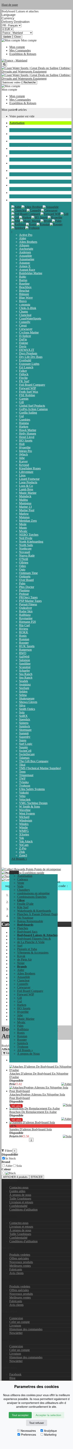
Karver (23, 461)
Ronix (23, 635)
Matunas (24, 517)
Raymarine (26, 618)
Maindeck (25, 496)
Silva (22, 705)
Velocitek (25, 799)
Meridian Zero (28, 520)
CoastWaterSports (30, 318)
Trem (22, 771)
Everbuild (25, 360)
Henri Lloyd (26, 437)
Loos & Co (26, 485)
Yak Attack (26, 841)
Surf (19, 945)
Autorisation (17, 123)
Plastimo (24, 590)
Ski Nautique (25, 917)
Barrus (23, 280)
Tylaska (24, 782)
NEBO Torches (28, 534)
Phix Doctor (26, 587)
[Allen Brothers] (32, 207)
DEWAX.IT (26, 350)
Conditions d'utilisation (23, 1209)
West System (27, 813)
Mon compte (17, 47)
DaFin (23, 339)
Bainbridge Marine (30, 273)
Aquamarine (26, 259)
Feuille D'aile (25, 903)
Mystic (23, 531)
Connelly (24, 322)
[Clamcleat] (19, 210)
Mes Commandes (20, 50)
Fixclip (23, 377)
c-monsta (24, 304)
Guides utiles (17, 1191)
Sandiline (25, 663)
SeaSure (24, 688)
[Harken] (25, 217)
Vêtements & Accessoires (25, 170)
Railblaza (25, 614)
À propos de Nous (28, 1053)
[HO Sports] (39, 217)
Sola (22, 712)
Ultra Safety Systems (32, 789)
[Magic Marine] (30, 221)
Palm (22, 583)
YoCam (23, 845)
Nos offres (8, 1279)
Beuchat (24, 290)
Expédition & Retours (22, 54)
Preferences (28, 1434)
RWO (22, 653)
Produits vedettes (19, 1254)
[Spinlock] (18, 227)
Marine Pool (26, 510)
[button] (14, 872)
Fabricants (15, 1269)
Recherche (30, 82)
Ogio (22, 569)
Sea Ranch (25, 674)
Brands (13, 200)
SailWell (24, 656)
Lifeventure (26, 472)
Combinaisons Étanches (24, 148)
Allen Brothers (28, 241)
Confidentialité (18, 1206)
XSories (24, 834)
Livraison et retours (21, 1202)
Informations (9, 1216)
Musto (23, 527)
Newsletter (16, 1333)
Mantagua (25, 503)
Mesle (22, 524)
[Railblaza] (18, 224)
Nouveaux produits (21, 1262)
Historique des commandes (25, 1329)
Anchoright (26, 248)
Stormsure (25, 729)
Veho (22, 796)
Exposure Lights (29, 363)
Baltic (22, 276)
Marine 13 (25, 506)
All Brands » (19, 858)
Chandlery (15, 133)
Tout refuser (36, 1422)
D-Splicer (25, 336)
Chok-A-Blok (27, 308)
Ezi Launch (26, 367)
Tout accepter (20, 1415)
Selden (23, 691)
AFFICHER (15, 1177)
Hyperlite (25, 447)
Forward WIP (27, 388)
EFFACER (36, 1177)
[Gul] (15, 217)
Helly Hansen (27, 433)
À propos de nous (20, 1194)
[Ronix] (31, 224)
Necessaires (28, 1431)
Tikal (22, 764)
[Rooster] (56, 224)
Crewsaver (25, 329)
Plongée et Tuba (19, 163)
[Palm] (56, 221)
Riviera (23, 628)
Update (7, 36)
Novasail (24, 552)
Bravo (23, 301)
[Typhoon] (32, 227)
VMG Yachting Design (33, 803)
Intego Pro (25, 451)
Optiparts (24, 576)
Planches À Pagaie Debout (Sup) (37, 914)
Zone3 (23, 855)
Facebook (15, 1374)
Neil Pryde (25, 538)
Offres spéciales (19, 1258)
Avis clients (16, 1273)
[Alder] (16, 207)
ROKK (23, 632)
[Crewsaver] (49, 210)
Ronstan (24, 639)
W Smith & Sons (29, 806)
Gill (21, 402)
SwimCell (25, 750)
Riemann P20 (27, 621)
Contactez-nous (18, 1187)
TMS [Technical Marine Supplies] (40, 768)
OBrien (23, 562)
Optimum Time (28, 573)
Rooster (24, 642)
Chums (23, 311)
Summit (24, 733)
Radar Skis (26, 611)
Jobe (22, 458)
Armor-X (25, 266)
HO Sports (25, 440)
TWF (22, 778)
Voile (12, 126)
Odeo (22, 566)
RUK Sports (26, 646)
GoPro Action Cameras (33, 409)
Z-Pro (22, 848)
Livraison (15, 1325)
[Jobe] (15, 221)
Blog (12, 1378)
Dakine (23, 343)
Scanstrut (24, 667)
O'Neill (23, 559)
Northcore (25, 548)
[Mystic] (46, 221)
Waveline (25, 810)
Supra (22, 740)
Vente (20, 882)
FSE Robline (27, 395)
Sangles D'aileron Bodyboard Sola (30, 1129)
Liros (22, 475)
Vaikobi (24, 792)
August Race (27, 269)
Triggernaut (26, 775)
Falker (23, 370)
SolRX (23, 716)
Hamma (24, 423)
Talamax (24, 757)
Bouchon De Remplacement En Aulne (33, 1112)
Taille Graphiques (20, 1198)
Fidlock (23, 374)
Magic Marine (27, 492)
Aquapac (24, 262)
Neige (13, 192)
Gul (21, 416)
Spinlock (24, 726)
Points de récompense (47, 869)
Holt (22, 444)
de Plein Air (16, 185)
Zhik (22, 851)
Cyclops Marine (29, 332)
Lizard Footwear (29, 478)
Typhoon (24, 785)
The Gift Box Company (33, 761)
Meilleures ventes (20, 1265)
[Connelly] (34, 210)
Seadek (23, 681)
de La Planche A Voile (31, 942)
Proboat (24, 594)
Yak (21, 838)
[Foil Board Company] (25, 214)
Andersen (25, 252)
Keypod (24, 465)
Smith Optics (27, 709)
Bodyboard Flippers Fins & (34, 938)
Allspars (24, 245)
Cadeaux (22, 879)
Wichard (24, 817)
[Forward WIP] (50, 214)
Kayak (13, 178)
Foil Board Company (32, 384)
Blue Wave (26, 297)
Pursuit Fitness (28, 604)
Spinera (23, 722)
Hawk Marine (27, 430)
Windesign (25, 820)
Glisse (13, 155)
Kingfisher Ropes (30, 468)
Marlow (24, 513)
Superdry (24, 736)
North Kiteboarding (31, 541)
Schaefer (24, 670)
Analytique (50, 1431)
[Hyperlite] (55, 217)
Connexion (16, 1318)
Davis (22, 346)
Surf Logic (25, 743)
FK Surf (24, 381)
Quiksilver (25, 607)
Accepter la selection (48, 1415)
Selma (23, 695)
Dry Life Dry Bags (30, 356)
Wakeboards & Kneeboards (34, 910)
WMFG (24, 831)
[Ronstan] (43, 224)
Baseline (24, 283)
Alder (22, 238)
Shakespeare (26, 698)
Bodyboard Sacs (27, 931)
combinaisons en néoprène (25, 141)
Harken (23, 426)
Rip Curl (24, 625)
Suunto (23, 747)
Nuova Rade (27, 555)
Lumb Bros (26, 489)
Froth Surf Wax (28, 391)
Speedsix (24, 719)
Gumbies (24, 419)
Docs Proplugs (28, 353)
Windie (23, 827)
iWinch (23, 454)
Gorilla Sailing (28, 412)
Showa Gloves (28, 702)
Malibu (23, 499)
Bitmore (24, 294)
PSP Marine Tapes (30, 600)
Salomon (24, 660)
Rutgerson (25, 649)
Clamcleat (25, 315)
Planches (22, 928)
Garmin (23, 398)
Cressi (23, 325)
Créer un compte (19, 1322)
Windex (24, 824)
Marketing (50, 1434)
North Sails (26, 545)
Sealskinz (25, 684)
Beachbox (25, 287)
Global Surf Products (32, 405)
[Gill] (64, 214)
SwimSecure (27, 754)
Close (17, 36)
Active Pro (25, 234)
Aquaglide (25, 255)
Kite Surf (22, 907)
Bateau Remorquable (30, 921)
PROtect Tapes (28, 597)
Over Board (26, 580)
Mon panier (9, 109)
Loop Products (28, 482)
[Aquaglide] (51, 207)
